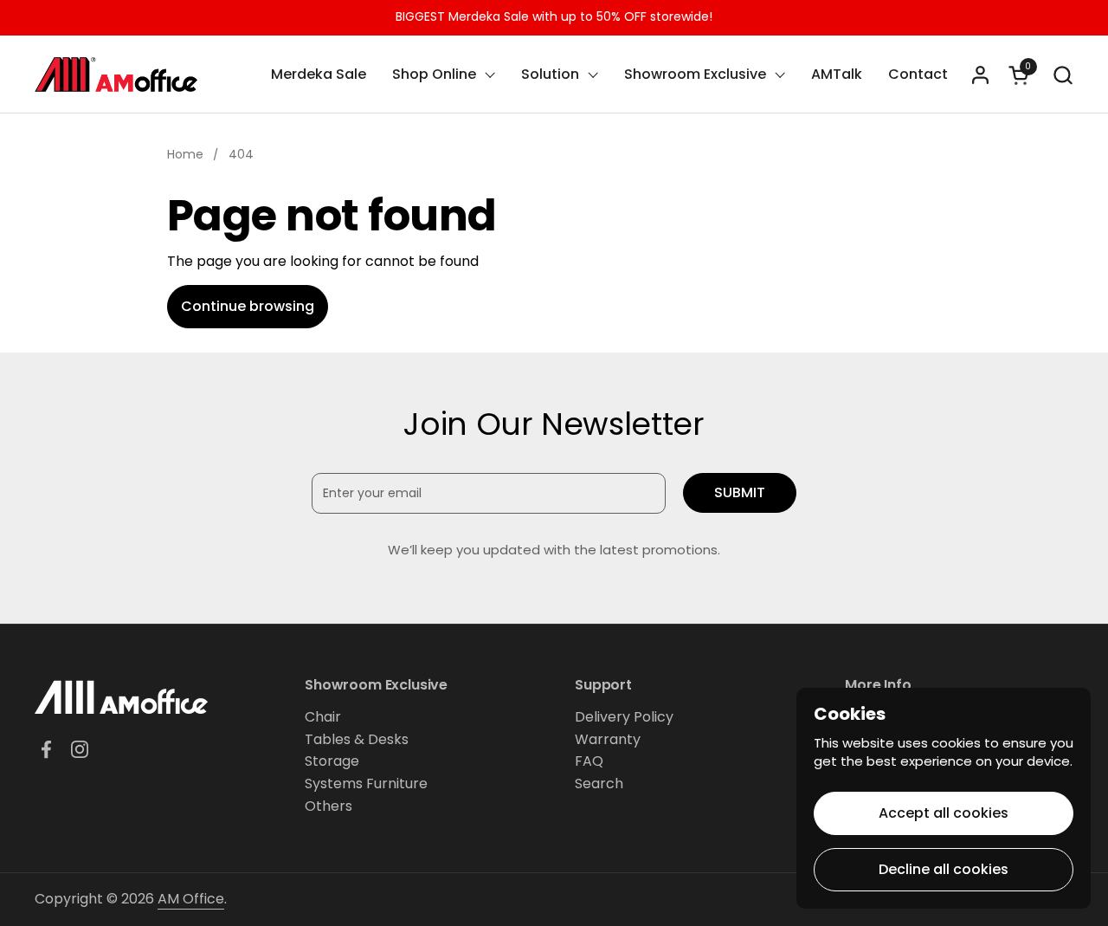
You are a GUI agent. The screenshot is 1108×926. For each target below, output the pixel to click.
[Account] (980, 75)
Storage (332, 761)
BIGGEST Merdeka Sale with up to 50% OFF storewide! (554, 16)
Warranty (608, 739)
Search (599, 783)
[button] (1062, 75)
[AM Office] (116, 74)
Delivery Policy (624, 717)
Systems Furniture (366, 783)
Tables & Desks (357, 739)
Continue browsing (247, 306)
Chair (323, 717)
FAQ (589, 761)
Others (328, 806)
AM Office (191, 899)
